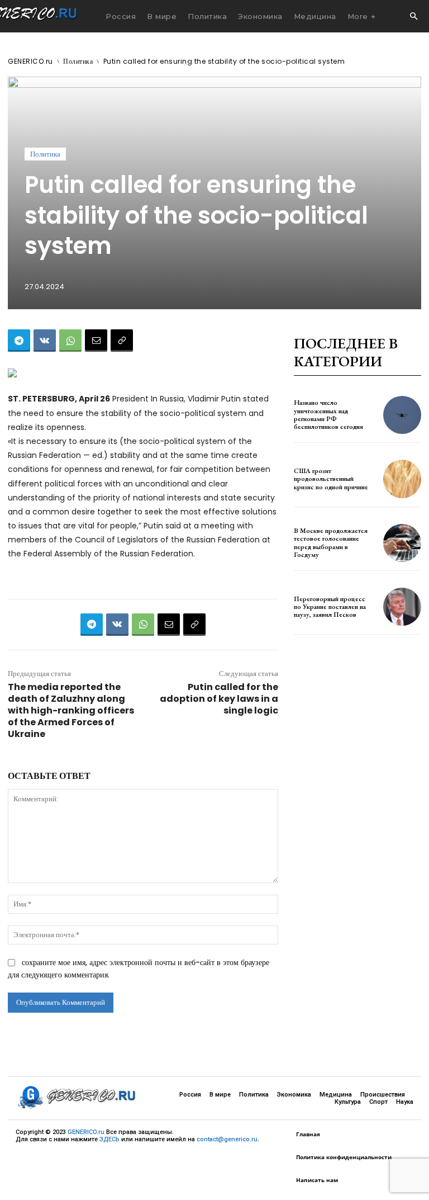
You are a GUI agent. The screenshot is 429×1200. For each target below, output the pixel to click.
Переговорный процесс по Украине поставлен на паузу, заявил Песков (330, 607)
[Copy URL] (122, 340)
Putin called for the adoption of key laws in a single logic (219, 699)
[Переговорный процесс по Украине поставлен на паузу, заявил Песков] (402, 607)
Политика (78, 61)
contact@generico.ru (227, 1139)
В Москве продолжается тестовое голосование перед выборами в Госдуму (331, 542)
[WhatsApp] (70, 340)
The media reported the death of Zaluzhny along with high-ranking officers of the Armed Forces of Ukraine (71, 710)
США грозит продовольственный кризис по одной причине (331, 479)
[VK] (45, 340)
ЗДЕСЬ (109, 1139)
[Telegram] (19, 340)
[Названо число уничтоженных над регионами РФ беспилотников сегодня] (402, 415)
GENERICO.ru (30, 61)
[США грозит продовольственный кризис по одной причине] (402, 479)
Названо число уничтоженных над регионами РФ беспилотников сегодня (328, 414)
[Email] (96, 340)
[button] (413, 17)
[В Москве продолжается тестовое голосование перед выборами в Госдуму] (402, 543)
